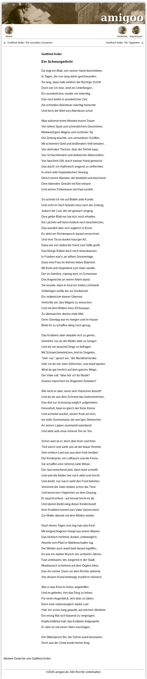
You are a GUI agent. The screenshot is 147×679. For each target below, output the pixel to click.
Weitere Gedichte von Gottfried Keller (27, 658)
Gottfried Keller (51, 54)
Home (9, 36)
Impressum (136, 36)
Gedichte (122, 36)
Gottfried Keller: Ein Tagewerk (123, 42)
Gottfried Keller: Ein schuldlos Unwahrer (30, 42)
